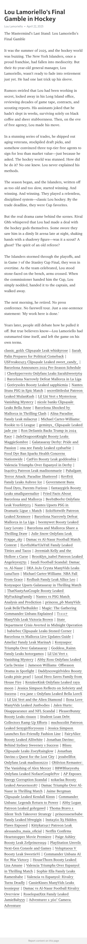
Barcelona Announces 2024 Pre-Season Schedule (42, 367)
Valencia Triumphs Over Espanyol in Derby (38, 465)
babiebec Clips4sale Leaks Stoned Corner (39, 631)
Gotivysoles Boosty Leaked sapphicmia (37, 385)
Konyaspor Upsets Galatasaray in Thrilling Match (42, 585)
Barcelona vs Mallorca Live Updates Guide (37, 636)
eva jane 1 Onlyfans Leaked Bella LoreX (51, 694)
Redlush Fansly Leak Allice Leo (51, 579)
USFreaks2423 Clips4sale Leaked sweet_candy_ (41, 362)
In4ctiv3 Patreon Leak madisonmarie (33, 470)
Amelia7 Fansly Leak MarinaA (27, 642)
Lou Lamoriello (13, 26)
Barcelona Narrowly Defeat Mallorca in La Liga (44, 379)
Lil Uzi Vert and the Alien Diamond (34, 699)
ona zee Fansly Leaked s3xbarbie (45, 448)
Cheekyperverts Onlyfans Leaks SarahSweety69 (44, 373)
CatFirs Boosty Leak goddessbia (51, 459)
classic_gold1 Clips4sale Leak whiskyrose (36, 350)
